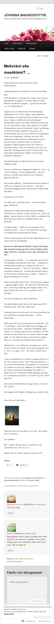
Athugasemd (36, 601)
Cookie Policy (9, 614)
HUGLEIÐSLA (17, 43)
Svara (11, 513)
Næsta (46, 56)
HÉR (40, 453)
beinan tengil (34, 480)
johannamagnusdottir (12, 480)
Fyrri (38, 56)
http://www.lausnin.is (22, 447)
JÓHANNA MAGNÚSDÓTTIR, (25, 15)
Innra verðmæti (36, 478)
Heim (7, 43)
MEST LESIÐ (9, 48)
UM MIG (32, 48)
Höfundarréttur (31, 43)
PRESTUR (21, 48)
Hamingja (26, 478)
